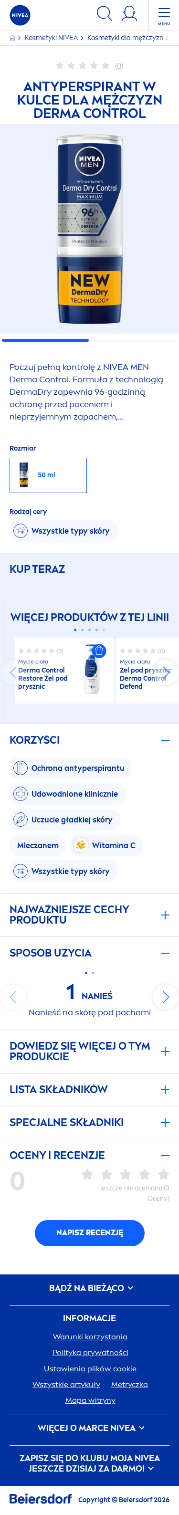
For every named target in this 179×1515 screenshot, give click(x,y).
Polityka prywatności (90, 1352)
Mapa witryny (90, 1400)
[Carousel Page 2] (82, 630)
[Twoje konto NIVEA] (129, 15)
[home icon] (13, 38)
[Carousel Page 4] (96, 630)
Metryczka (129, 1384)
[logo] (20, 15)
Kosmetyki (51, 38)
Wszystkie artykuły (66, 1384)
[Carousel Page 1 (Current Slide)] (75, 630)
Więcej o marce (87, 1428)
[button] (99, 651)
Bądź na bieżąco (87, 1289)
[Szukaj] (104, 15)
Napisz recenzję (89, 1232)
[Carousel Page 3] (89, 630)
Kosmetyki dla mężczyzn (126, 38)
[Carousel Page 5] (104, 630)
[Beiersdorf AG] (41, 1500)
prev (13, 672)
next (165, 672)
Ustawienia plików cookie (90, 1368)
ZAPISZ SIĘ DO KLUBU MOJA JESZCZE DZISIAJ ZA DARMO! (90, 1463)
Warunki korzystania (90, 1336)
